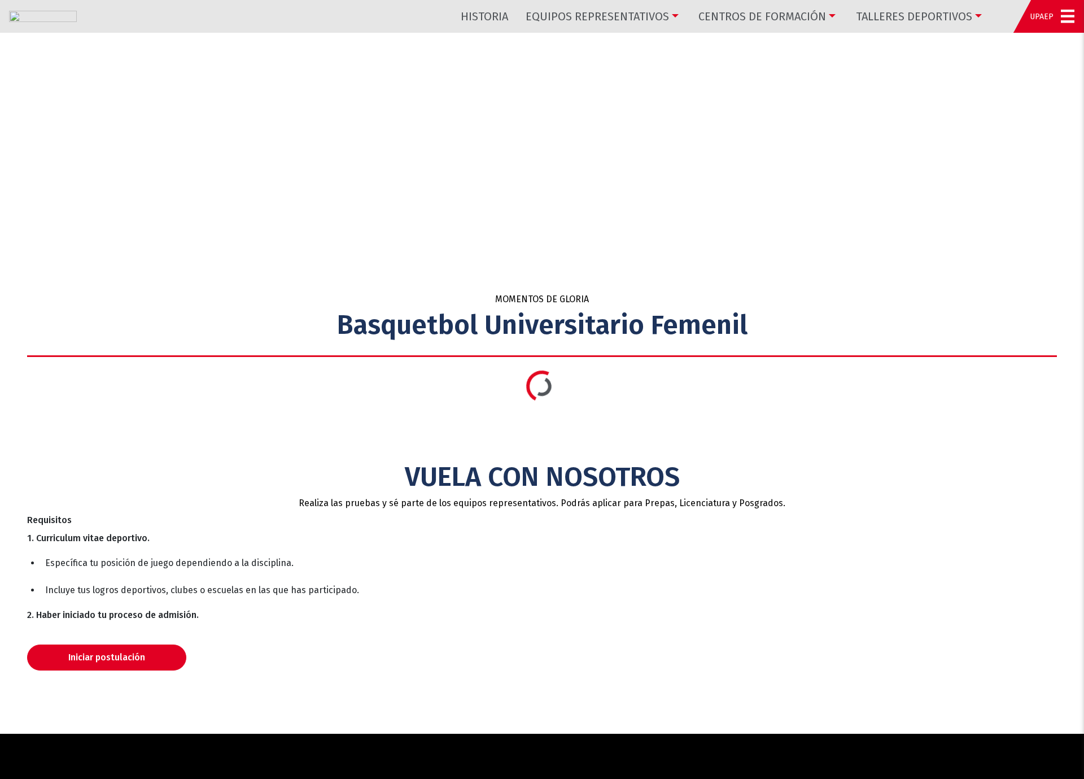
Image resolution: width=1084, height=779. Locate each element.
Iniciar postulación (106, 657)
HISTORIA (484, 16)
